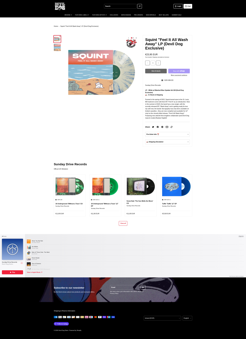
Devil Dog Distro (63, 330)
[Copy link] (171, 127)
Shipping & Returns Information (64, 311)
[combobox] (120, 6)
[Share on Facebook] (157, 127)
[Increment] (158, 63)
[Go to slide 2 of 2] (57, 47)
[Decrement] (147, 63)
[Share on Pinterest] (162, 127)
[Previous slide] (128, 38)
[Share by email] (167, 127)
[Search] (139, 6)
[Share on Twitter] (153, 127)
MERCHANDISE (126, 15)
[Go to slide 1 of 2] (57, 39)
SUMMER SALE (176, 15)
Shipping (154, 57)
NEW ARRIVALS (151, 15)
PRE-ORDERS (138, 15)
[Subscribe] (143, 287)
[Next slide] (136, 38)
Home (56, 26)
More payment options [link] (179, 75)
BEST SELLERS (164, 15)
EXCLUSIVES (114, 15)
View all (123, 223)
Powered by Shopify (75, 330)
